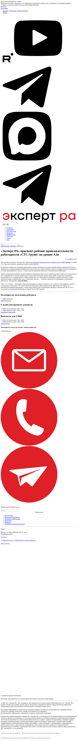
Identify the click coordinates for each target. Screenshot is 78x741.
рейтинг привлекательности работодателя (46, 262)
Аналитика (10, 229)
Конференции (11, 234)
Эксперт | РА (7, 11)
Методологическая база (12, 517)
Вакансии (8, 522)
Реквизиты (8, 520)
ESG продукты (11, 231)
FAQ (8, 240)
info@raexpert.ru (30, 540)
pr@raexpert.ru (5, 323)
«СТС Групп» (65, 262)
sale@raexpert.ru (6, 300)
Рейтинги (9, 228)
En (4, 224)
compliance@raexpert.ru (8, 312)
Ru (7, 224)
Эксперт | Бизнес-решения (19, 11)
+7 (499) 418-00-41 (19, 540)
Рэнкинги (9, 233)
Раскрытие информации (12, 519)
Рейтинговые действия (8, 246)
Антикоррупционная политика (15, 524)
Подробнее (4, 8)
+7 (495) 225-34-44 (7, 540)
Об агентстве (9, 515)
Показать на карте (6, 534)
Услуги (8, 238)
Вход (4, 12)
